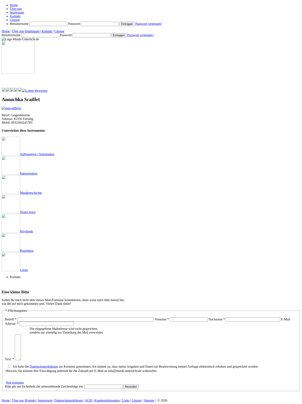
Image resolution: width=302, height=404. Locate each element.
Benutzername (19, 23)
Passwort (74, 23)
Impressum (17, 12)
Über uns (16, 8)
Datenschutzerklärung (44, 366)
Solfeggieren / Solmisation (37, 154)
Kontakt (15, 16)
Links (125, 400)
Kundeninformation (107, 400)
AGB (88, 400)
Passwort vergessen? (148, 23)
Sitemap (149, 400)
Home (14, 5)
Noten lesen (28, 212)
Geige (24, 270)
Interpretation (28, 173)
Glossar (15, 20)
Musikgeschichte (31, 193)
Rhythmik (26, 231)
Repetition (26, 250)
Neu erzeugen (15, 382)
